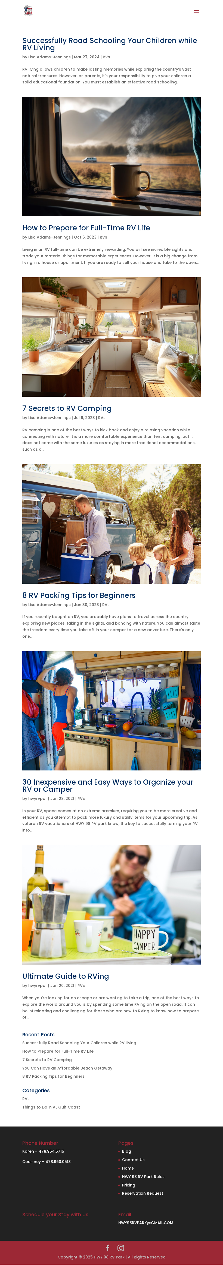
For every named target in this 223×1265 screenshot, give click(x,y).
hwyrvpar (37, 798)
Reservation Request (142, 1193)
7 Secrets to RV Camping (67, 408)
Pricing (128, 1185)
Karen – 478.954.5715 (43, 1151)
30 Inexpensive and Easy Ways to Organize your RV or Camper (107, 785)
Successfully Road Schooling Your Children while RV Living (109, 44)
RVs (106, 57)
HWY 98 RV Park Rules (143, 1176)
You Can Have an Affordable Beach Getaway (67, 1068)
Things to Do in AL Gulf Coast (51, 1107)
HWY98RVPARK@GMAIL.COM (145, 1222)
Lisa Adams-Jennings (49, 57)
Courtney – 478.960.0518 (46, 1161)
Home (128, 1168)
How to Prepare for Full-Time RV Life (86, 228)
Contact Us (133, 1159)
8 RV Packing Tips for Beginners (78, 595)
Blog (126, 1151)
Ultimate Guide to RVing (65, 976)
